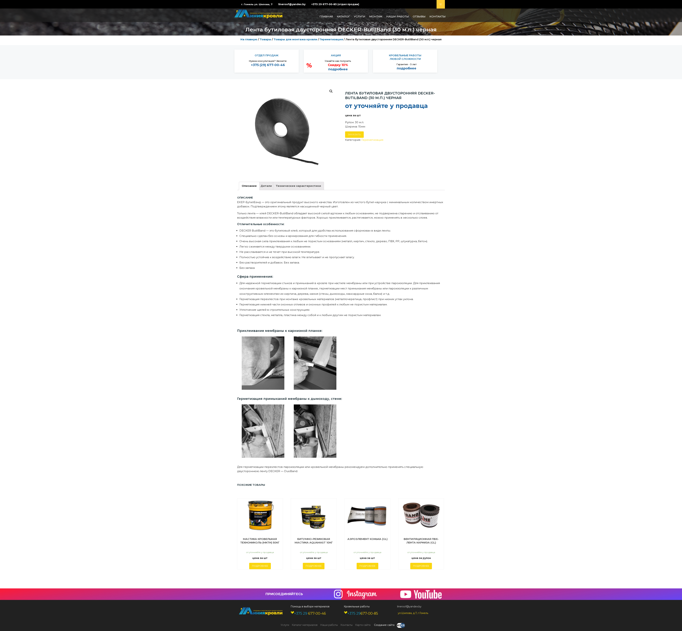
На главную (248, 39)
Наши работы (397, 16)
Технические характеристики (298, 185)
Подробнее (260, 565)
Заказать (354, 134)
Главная (326, 16)
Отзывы (419, 16)
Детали (266, 185)
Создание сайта (384, 625)
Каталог (343, 16)
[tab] (249, 186)
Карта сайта (362, 625)
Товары (265, 39)
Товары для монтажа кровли (295, 39)
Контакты (437, 16)
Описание (249, 185)
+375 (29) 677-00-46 (268, 65)
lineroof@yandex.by (291, 4)
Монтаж (375, 16)
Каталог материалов (305, 625)
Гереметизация (331, 39)
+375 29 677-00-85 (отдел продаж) (335, 4)
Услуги (359, 16)
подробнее (338, 69)
